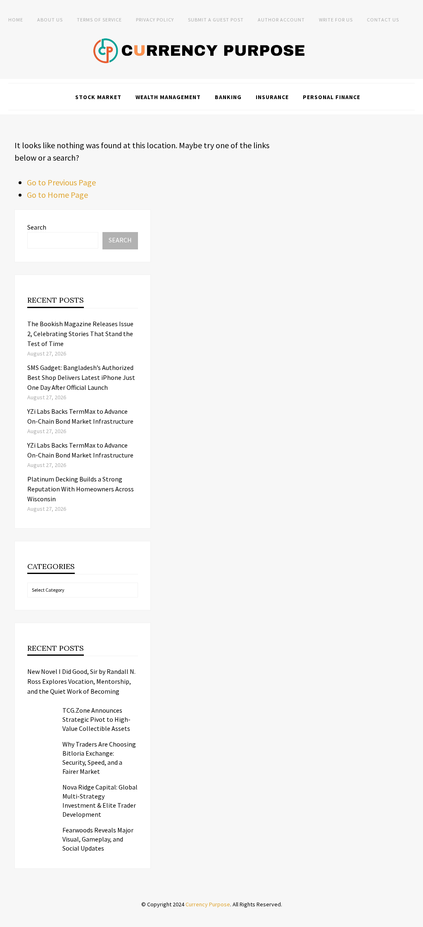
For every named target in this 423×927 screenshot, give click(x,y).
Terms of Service (99, 20)
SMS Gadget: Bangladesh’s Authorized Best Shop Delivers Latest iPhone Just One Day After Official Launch (81, 377)
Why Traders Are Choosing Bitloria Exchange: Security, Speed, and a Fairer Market (99, 757)
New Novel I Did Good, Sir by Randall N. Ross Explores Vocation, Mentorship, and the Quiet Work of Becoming (81, 681)
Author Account (281, 20)
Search (36, 227)
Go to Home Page (57, 195)
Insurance (272, 97)
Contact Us (383, 20)
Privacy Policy (155, 20)
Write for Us (336, 20)
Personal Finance (331, 97)
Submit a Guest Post (216, 20)
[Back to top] (414, 918)
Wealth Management (168, 97)
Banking (228, 97)
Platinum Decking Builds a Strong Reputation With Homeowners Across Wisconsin (80, 489)
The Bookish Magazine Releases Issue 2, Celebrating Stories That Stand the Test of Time (80, 334)
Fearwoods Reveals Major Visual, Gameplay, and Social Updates (97, 839)
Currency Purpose (207, 904)
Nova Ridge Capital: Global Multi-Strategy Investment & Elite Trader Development (100, 800)
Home (15, 20)
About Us (50, 20)
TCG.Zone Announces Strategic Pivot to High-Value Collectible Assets (96, 719)
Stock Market (98, 97)
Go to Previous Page (61, 182)
